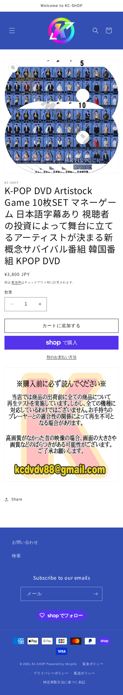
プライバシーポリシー (50, 673)
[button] (12, 30)
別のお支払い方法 (61, 357)
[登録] (95, 594)
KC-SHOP (38, 664)
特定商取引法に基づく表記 (64, 682)
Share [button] (16, 499)
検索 (16, 555)
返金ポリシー (92, 664)
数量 (8, 292)
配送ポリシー (84, 673)
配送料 (16, 282)
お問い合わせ (25, 542)
